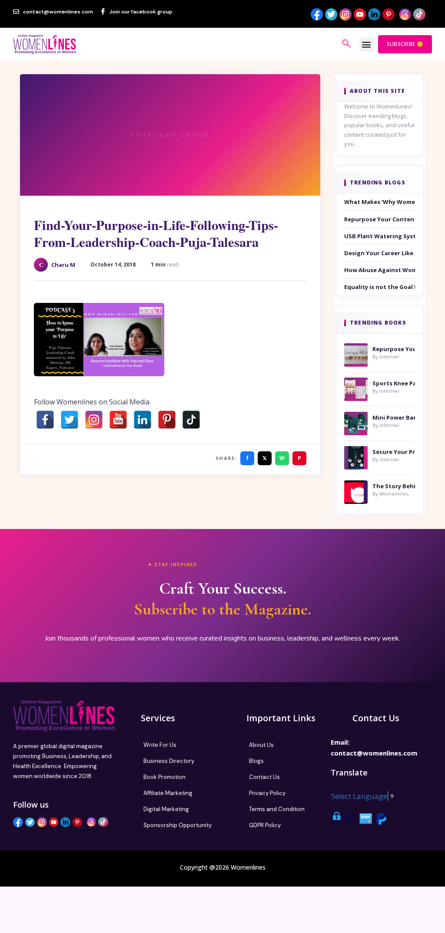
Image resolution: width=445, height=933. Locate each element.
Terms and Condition (277, 809)
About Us (261, 745)
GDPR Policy (265, 825)
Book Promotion (164, 777)
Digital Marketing (166, 809)
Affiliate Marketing (168, 793)
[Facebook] (45, 420)
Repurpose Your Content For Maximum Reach (379, 219)
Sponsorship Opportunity (177, 825)
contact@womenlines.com (374, 753)
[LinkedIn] (142, 420)
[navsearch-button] (346, 44)
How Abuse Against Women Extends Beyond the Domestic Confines (379, 270)
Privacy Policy (267, 793)
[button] (366, 44)
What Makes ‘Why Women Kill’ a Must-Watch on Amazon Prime (379, 202)
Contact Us (264, 777)
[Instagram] (94, 420)
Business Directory (168, 761)
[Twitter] (69, 420)
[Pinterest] (167, 420)
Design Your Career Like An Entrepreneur (379, 253)
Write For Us (159, 745)
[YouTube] (118, 420)
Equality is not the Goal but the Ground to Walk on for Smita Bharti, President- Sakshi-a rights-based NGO (379, 287)
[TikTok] (191, 420)
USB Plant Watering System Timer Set (379, 236)
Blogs (256, 761)
